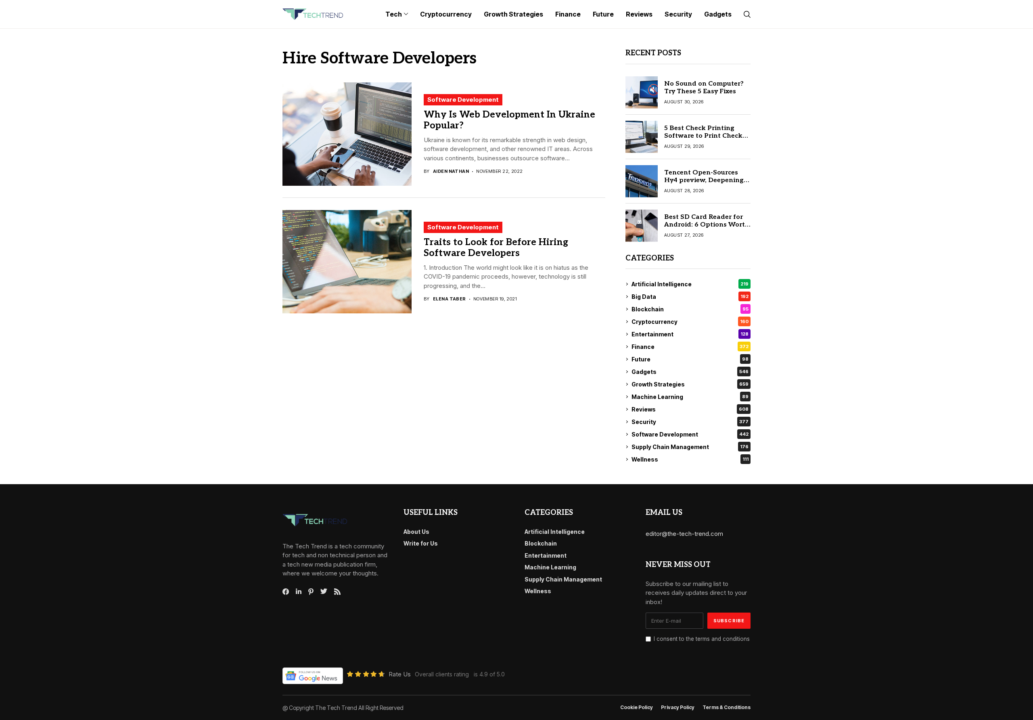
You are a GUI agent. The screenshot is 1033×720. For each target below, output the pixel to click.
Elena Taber (449, 299)
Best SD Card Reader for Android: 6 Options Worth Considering (706, 224)
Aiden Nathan (451, 171)
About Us (416, 531)
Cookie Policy (636, 707)
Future (690, 359)
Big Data (690, 296)
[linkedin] (298, 591)
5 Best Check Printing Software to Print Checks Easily (705, 135)
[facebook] (285, 591)
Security (690, 421)
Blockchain (690, 309)
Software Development (463, 99)
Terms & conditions (727, 707)
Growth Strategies (690, 384)
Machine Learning (690, 396)
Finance (690, 346)
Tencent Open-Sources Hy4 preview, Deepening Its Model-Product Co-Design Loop (704, 184)
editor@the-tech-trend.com (684, 533)
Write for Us (421, 543)
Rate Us (400, 674)
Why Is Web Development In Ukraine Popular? (509, 120)
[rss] (337, 591)
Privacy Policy (677, 707)
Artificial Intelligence (690, 284)
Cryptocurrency (690, 321)
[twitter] (323, 591)
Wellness (690, 459)
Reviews (690, 409)
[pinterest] (311, 591)
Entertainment (690, 334)
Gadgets (690, 371)
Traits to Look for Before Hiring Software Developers (496, 248)
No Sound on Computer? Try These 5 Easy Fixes (704, 87)
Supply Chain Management (690, 446)
